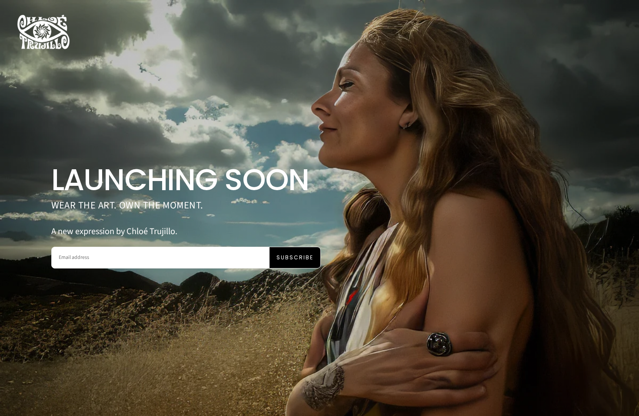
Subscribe (294, 257)
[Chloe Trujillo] (43, 32)
